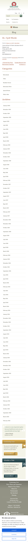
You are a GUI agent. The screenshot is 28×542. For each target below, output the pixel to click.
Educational (6, 74)
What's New (6, 94)
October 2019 (6, 113)
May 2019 (5, 133)
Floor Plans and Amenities (14, 484)
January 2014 (6, 314)
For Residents (15, 19)
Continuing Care (14, 482)
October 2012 (6, 369)
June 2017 (5, 200)
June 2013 (5, 342)
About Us (14, 488)
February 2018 (6, 180)
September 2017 (7, 192)
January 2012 (6, 405)
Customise (14, 534)
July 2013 (5, 338)
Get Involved (14, 493)
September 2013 (7, 330)
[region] (14, 528)
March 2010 (6, 416)
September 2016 (7, 231)
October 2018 (6, 156)
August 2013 (6, 334)
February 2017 (6, 212)
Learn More (11, 453)
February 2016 (6, 255)
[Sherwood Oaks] (14, 6)
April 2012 (5, 393)
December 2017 (7, 184)
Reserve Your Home (14, 486)
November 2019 (7, 109)
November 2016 (7, 223)
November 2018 (7, 152)
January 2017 (6, 215)
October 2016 (6, 227)
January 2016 (6, 259)
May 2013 (5, 345)
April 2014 (5, 302)
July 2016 (5, 239)
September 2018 (7, 160)
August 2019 (6, 121)
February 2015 (6, 286)
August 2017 (6, 196)
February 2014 (6, 310)
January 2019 (6, 148)
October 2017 (6, 188)
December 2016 (7, 219)
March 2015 (6, 282)
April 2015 (5, 279)
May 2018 (5, 172)
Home (7, 19)
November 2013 (7, 322)
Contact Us (15, 22)
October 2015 (6, 267)
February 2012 (6, 401)
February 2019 (6, 145)
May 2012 (5, 389)
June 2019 (5, 129)
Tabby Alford (16, 43)
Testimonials (14, 491)
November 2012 (7, 365)
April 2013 (5, 349)
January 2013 (6, 357)
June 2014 (5, 294)
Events (8, 22)
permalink (4, 59)
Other (4, 78)
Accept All (14, 530)
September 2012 (7, 373)
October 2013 (6, 326)
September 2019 (7, 117)
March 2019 (6, 141)
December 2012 (7, 361)
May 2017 (5, 204)
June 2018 (5, 168)
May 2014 (5, 298)
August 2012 (6, 377)
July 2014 (5, 290)
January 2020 (6, 105)
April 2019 (5, 137)
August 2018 (6, 164)
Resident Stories (7, 82)
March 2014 (6, 306)
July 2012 (5, 381)
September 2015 (7, 271)
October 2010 (6, 408)
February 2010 (6, 420)
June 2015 (5, 275)
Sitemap (14, 495)
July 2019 (5, 125)
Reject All (14, 538)
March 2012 (6, 397)
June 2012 (5, 385)
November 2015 (7, 263)
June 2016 (5, 243)
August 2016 (6, 235)
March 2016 (6, 251)
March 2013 (6, 353)
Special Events (15, 57)
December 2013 (7, 318)
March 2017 (6, 208)
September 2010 (7, 412)
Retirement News (7, 86)
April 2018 (5, 176)
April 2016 (5, 247)
